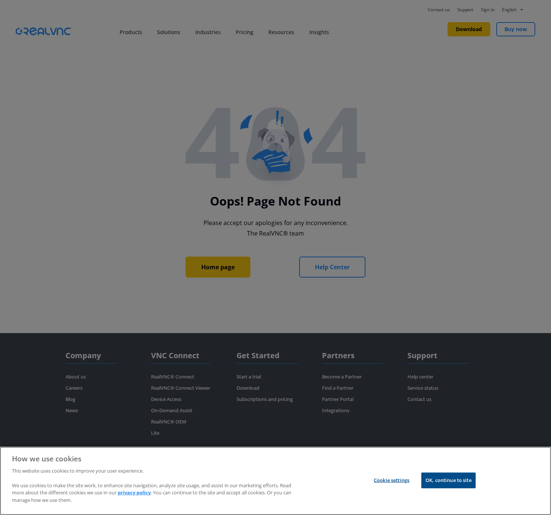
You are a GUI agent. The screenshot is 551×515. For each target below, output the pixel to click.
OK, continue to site (448, 480)
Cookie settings (391, 480)
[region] (275, 481)
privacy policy (134, 492)
